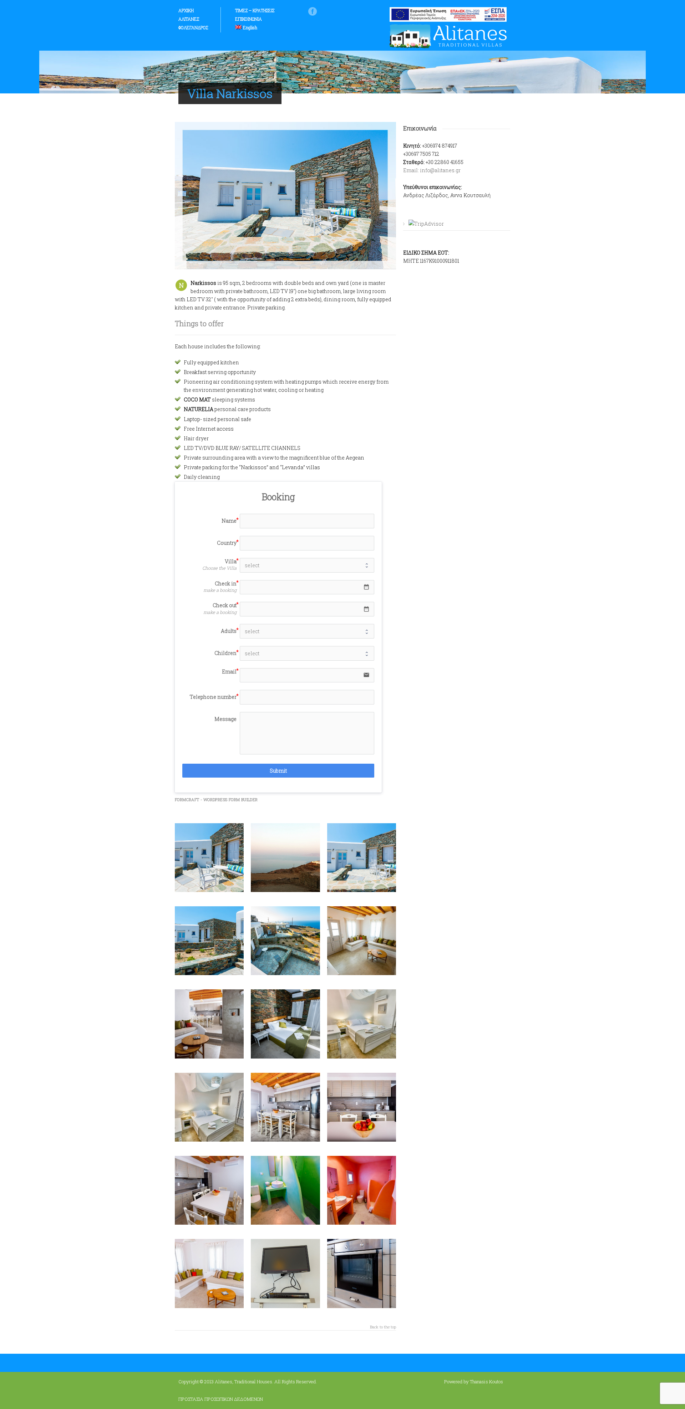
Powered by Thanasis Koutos (473, 1381)
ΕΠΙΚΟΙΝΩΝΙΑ (248, 19)
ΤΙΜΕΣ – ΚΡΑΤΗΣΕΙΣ (254, 10)
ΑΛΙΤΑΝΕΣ (188, 19)
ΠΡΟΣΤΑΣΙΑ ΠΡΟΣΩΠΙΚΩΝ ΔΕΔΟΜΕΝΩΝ (220, 1399)
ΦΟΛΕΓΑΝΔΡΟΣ (193, 27)
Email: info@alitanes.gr (432, 170)
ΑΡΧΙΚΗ (186, 10)
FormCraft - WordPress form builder (216, 799)
